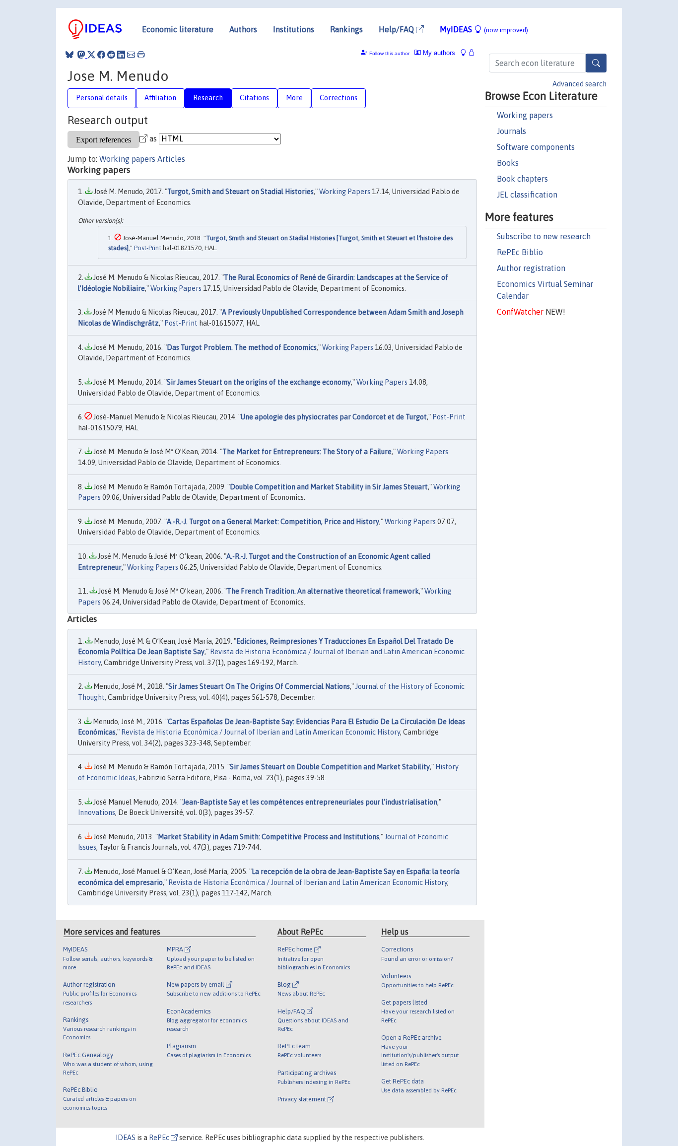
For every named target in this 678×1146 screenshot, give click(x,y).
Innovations (96, 812)
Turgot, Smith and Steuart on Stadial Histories (240, 192)
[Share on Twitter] (91, 54)
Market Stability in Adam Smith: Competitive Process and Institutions (268, 837)
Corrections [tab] (338, 98)
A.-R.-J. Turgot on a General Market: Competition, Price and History (273, 522)
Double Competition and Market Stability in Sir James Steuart (329, 487)
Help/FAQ (397, 29)
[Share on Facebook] (101, 54)
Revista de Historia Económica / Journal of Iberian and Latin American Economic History (260, 732)
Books (508, 162)
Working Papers (344, 192)
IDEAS (126, 1138)
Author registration (531, 268)
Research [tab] (208, 98)
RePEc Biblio (520, 252)
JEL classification (527, 194)
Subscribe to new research (544, 236)
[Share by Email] (131, 54)
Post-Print (147, 248)
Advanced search (579, 84)
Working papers (525, 115)
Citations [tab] (254, 98)
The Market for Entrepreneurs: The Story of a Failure (307, 452)
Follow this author (389, 53)
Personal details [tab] (102, 98)
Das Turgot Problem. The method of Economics (242, 347)
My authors (438, 53)
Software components (536, 146)
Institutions (293, 29)
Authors (243, 29)
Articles (171, 158)
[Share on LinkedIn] (121, 54)
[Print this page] (141, 54)
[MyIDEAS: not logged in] (466, 53)
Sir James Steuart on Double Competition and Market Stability (330, 767)
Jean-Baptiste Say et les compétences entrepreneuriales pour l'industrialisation (310, 802)
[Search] (596, 63)
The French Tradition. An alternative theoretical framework (323, 591)
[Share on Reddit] (111, 54)
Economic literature (177, 29)
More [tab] (294, 98)
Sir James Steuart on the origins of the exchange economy (259, 382)
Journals (511, 131)
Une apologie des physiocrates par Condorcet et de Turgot (334, 417)
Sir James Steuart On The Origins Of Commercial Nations (259, 686)
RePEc (160, 1138)
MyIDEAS (484, 29)
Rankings (346, 29)
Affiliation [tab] (160, 98)
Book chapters (522, 178)
